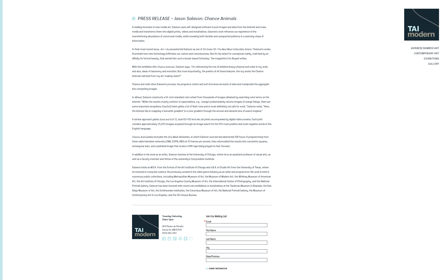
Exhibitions (431, 58)
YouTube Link (175, 238)
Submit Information (218, 269)
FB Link (164, 238)
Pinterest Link (180, 238)
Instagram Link (169, 238)
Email (208, 222)
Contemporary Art (426, 53)
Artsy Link (191, 238)
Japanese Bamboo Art (425, 48)
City (208, 248)
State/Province (213, 257)
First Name (211, 231)
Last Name (211, 239)
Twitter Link (185, 238)
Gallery (433, 64)
